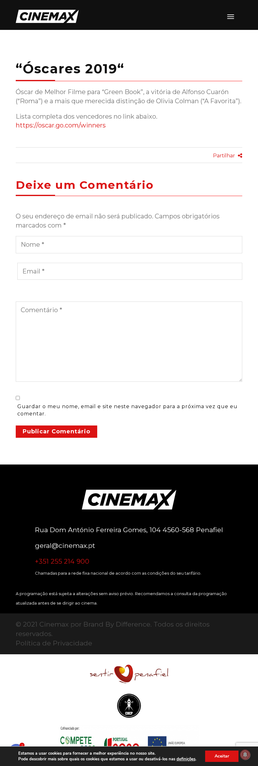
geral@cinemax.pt (65, 545)
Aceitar (222, 756)
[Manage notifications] (245, 755)
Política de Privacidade (54, 643)
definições (186, 759)
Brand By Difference (116, 624)
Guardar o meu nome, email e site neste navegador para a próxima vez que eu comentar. (127, 410)
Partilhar (224, 156)
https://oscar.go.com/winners (61, 125)
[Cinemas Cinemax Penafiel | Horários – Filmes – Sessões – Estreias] (44, 16)
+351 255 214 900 (62, 561)
